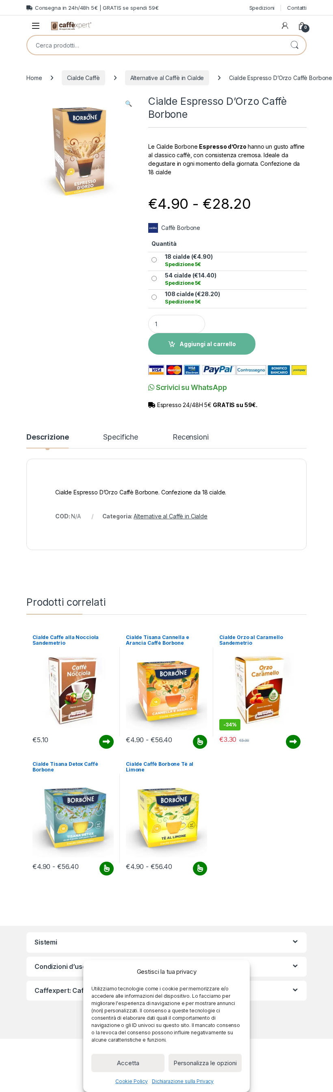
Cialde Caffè (83, 77)
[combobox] (155, 45)
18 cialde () (189, 260)
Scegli (199, 742)
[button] (128, 103)
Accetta (128, 1063)
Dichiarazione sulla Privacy (183, 1081)
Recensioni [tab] (191, 437)
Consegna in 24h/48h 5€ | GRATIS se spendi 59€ (97, 7)
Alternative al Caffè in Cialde (167, 77)
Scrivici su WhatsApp (190, 387)
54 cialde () (190, 279)
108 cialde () (192, 297)
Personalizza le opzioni (205, 1063)
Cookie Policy (131, 1081)
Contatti (297, 7)
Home (34, 77)
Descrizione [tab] (47, 437)
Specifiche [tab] (120, 437)
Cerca (294, 45)
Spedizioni (262, 7)
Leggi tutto (106, 742)
